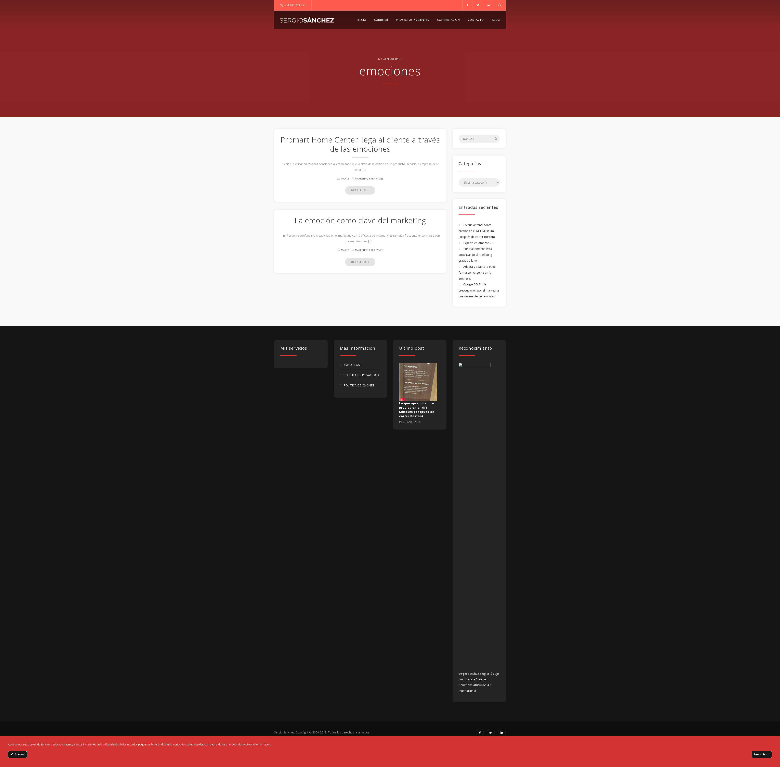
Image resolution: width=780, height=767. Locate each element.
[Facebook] (467, 5)
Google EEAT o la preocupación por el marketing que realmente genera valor (479, 290)
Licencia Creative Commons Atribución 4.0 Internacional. (475, 685)
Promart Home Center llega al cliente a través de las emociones (360, 144)
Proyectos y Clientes (412, 20)
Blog (496, 20)
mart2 (345, 178)
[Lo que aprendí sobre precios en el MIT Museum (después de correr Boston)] (418, 382)
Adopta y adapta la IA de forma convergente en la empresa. (477, 273)
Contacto (476, 20)
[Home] (307, 20)
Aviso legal (352, 365)
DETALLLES (359, 190)
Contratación (448, 20)
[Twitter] (477, 5)
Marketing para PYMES (369, 178)
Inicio (361, 20)
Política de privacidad (361, 375)
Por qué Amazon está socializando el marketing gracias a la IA (475, 255)
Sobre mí (381, 20)
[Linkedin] (488, 5)
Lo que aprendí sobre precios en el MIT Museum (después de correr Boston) (477, 231)
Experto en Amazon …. (478, 243)
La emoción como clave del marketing (360, 220)
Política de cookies (359, 385)
